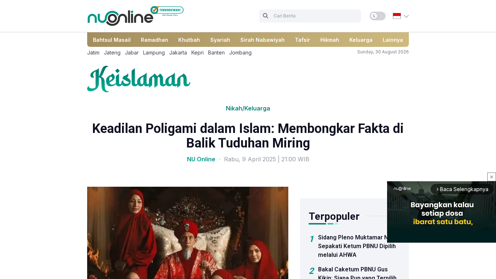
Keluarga (361, 40)
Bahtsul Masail (112, 40)
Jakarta (178, 52)
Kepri (197, 52)
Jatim (93, 52)
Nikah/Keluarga (248, 108)
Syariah (220, 40)
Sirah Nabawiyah (262, 40)
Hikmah (329, 40)
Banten (216, 52)
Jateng (112, 52)
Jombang (240, 52)
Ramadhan (154, 40)
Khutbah (189, 40)
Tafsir (302, 40)
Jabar (132, 52)
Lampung (154, 52)
